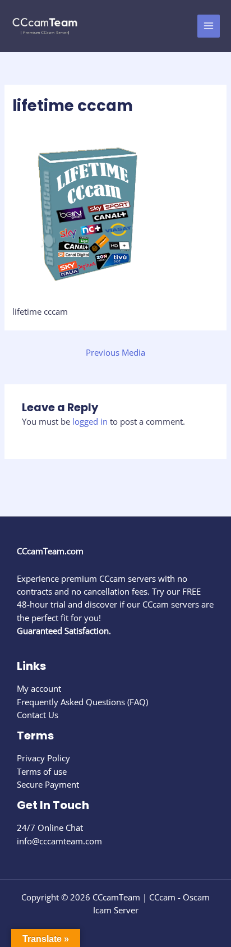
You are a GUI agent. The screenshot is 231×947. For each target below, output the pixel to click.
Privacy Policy (43, 758)
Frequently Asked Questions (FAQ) (82, 701)
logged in (90, 421)
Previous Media (115, 352)
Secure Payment (48, 784)
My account (39, 688)
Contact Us (37, 714)
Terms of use (42, 771)
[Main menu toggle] (208, 26)
